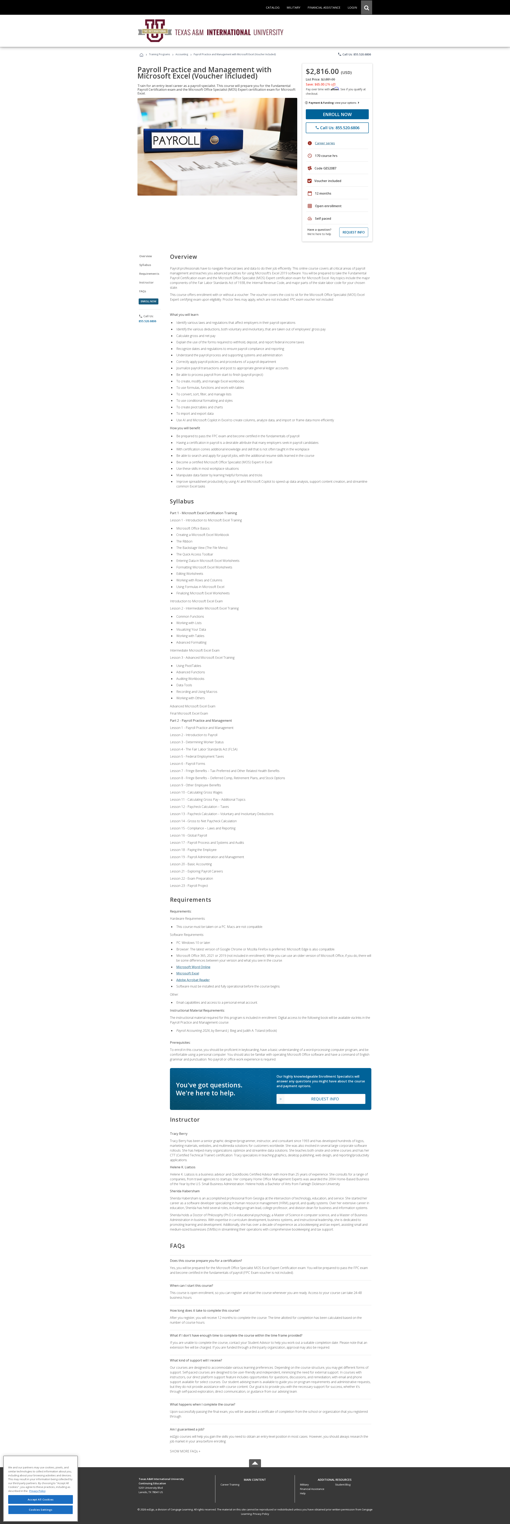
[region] (40, 1489)
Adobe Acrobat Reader (193, 980)
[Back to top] (255, 1479)
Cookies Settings (40, 1509)
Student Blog (342, 1484)
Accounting (182, 54)
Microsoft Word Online (193, 967)
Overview (145, 256)
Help (303, 1493)
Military (304, 1484)
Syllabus (145, 265)
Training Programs (159, 54)
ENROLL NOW (337, 114)
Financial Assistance (312, 1489)
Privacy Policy (261, 1514)
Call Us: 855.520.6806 (354, 54)
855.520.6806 (147, 321)
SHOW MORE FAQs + (185, 1451)
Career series (325, 143)
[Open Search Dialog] (366, 7)
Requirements (149, 274)
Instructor (146, 282)
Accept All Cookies (41, 1499)
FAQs (142, 291)
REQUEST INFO (354, 232)
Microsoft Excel (187, 973)
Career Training (230, 1484)
